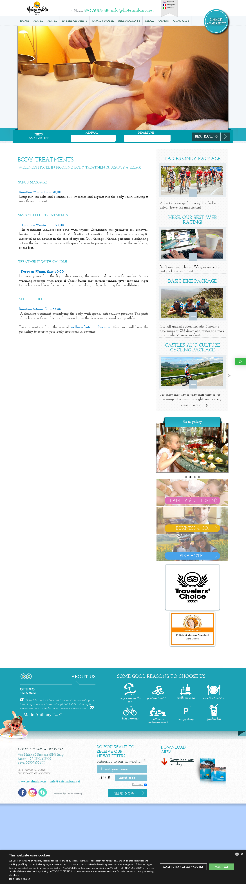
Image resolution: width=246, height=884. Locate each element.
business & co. (192, 528)
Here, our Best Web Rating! (192, 219)
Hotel (38, 20)
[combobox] (237, 854)
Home (24, 20)
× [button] (242, 854)
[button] (82, 879)
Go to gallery (192, 422)
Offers (163, 20)
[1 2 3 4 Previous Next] (192, 447)
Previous (152, 447)
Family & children (192, 501)
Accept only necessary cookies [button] (183, 866)
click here (14, 874)
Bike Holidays (129, 20)
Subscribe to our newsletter (119, 762)
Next (232, 447)
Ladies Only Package (192, 158)
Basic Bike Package (192, 281)
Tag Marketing (74, 794)
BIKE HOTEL (192, 556)
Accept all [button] (221, 866)
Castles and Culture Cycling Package (192, 347)
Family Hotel (103, 20)
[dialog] (123, 867)
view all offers (190, 405)
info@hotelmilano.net (65, 781)
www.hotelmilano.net (33, 781)
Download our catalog (182, 762)
